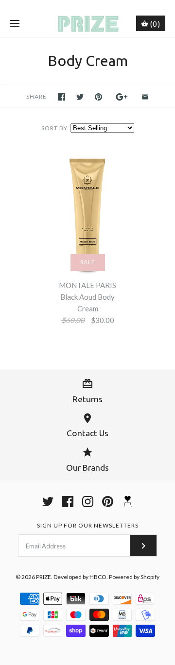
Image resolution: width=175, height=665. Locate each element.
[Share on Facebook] (61, 97)
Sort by (54, 128)
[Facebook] (67, 501)
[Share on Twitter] (80, 97)
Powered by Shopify (134, 576)
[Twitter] (47, 501)
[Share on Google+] (121, 97)
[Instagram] (87, 501)
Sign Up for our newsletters (88, 525)
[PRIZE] (88, 23)
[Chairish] (127, 501)
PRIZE (43, 576)
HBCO (97, 576)
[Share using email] (145, 97)
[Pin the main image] (98, 97)
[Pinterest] (107, 501)
